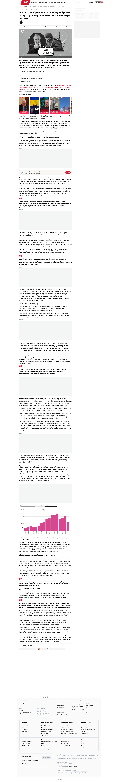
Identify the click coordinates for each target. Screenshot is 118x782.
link (38, 711)
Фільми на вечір (25, 745)
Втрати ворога (44, 735)
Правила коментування (76, 711)
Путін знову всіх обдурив (27, 74)
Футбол (82, 743)
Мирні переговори (45, 727)
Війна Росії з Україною (47, 722)
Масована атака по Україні (47, 731)
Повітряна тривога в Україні (47, 729)
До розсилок (46, 757)
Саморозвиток (44, 747)
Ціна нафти (83, 724)
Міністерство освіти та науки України (49, 741)
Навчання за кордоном (46, 749)
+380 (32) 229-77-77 (65, 765)
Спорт (82, 739)
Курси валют (84, 725)
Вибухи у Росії (44, 733)
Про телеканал (60, 707)
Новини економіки (86, 722)
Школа (42, 743)
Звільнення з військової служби (68, 724)
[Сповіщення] (83, 3)
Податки (83, 731)
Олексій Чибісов (27, 22)
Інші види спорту (85, 749)
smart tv (76, 772)
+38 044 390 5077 (41, 703)
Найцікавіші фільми (26, 741)
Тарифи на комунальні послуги (88, 729)
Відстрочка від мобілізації (67, 731)
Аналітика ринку (64, 741)
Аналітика (60, 2)
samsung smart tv (84, 772)
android (60, 772)
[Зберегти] (67, 27)
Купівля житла (64, 743)
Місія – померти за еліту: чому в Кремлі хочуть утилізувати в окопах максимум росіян (46, 6)
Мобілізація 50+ (64, 725)
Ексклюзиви (52, 2)
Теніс (82, 745)
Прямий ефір (25, 727)
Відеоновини (24, 729)
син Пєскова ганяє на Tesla (36, 87)
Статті (25, 6)
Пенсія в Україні (84, 733)
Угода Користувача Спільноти (78, 709)
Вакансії (87, 703)
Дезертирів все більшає (27, 81)
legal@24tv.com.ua (73, 766)
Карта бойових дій (45, 725)
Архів (87, 707)
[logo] (25, 2)
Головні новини (25, 724)
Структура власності (90, 705)
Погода (23, 733)
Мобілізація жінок (65, 727)
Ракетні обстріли (45, 724)
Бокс (82, 741)
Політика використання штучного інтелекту (76, 704)
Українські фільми (26, 743)
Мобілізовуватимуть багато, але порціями (31, 78)
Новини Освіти (45, 739)
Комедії (23, 747)
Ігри (65, 2)
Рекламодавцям (60, 712)
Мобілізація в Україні (67, 722)
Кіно (23, 739)
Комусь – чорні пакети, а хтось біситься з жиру (32, 71)
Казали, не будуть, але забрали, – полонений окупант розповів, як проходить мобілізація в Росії (44, 132)
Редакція (59, 703)
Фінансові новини (85, 727)
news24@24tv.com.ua (24, 703)
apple (68, 772)
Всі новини (34, 2)
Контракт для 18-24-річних (67, 729)
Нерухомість (64, 739)
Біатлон (82, 747)
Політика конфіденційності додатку (77, 707)
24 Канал (21, 6)
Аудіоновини (24, 731)
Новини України (43, 2)
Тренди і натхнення (65, 745)
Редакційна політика (61, 705)
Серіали (23, 749)
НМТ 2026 (43, 745)
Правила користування (62, 714)
